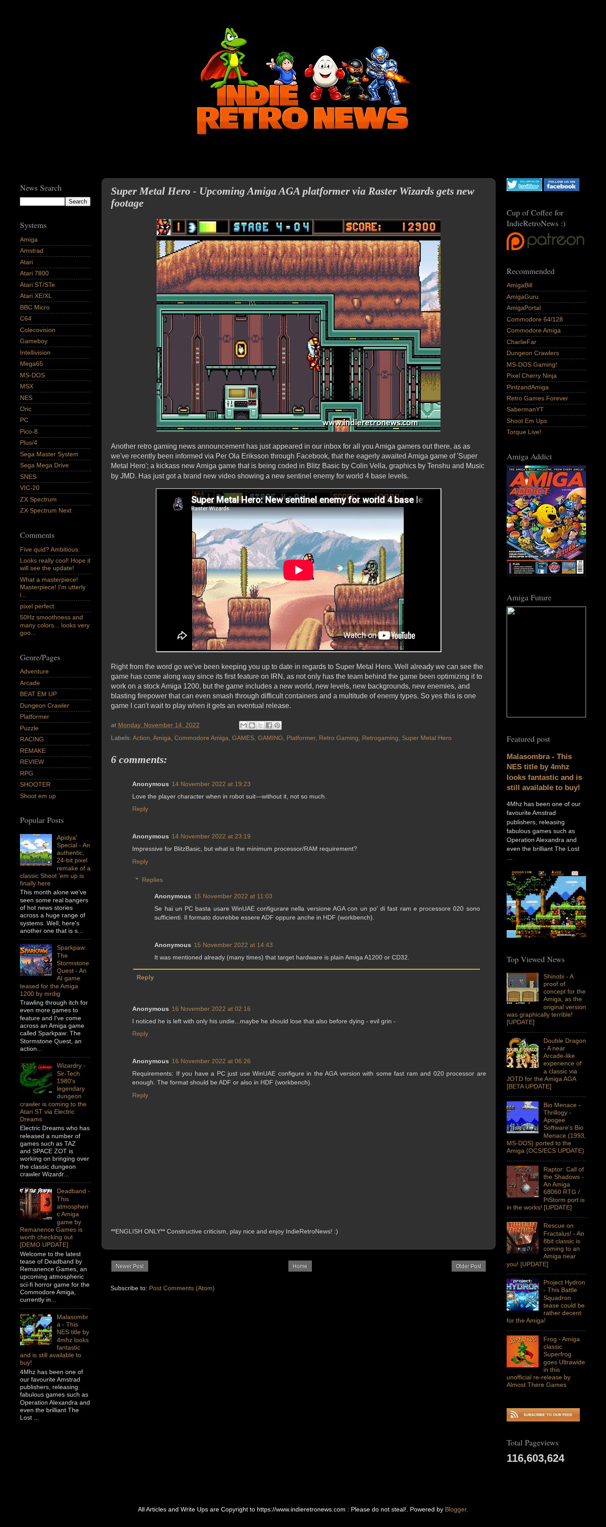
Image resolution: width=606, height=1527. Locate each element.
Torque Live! (524, 431)
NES (26, 397)
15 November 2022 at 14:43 (233, 944)
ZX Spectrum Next (45, 510)
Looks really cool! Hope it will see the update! (55, 564)
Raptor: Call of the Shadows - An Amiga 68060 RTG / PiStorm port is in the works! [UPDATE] (546, 1188)
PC (24, 419)
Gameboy (33, 341)
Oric (25, 408)
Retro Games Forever (537, 398)
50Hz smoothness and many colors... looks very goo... (55, 625)
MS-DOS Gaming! (532, 364)
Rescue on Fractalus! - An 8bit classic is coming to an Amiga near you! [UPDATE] (545, 1244)
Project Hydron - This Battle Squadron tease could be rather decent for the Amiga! (546, 1301)
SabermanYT (525, 409)
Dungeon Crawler (44, 705)
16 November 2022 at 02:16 (211, 1008)
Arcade (30, 682)
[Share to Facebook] (268, 725)
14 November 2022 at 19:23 (211, 783)
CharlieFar (521, 341)
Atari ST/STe (37, 284)
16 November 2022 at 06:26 (211, 1061)
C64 (25, 318)
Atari (26, 262)
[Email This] (243, 725)
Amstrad (31, 250)
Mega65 (31, 363)
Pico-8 (29, 431)
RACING (32, 739)
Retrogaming (380, 737)
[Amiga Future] (546, 574)
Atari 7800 (34, 273)
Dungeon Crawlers (533, 352)
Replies (152, 879)
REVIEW (32, 761)
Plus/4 (28, 442)
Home (300, 1266)
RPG (26, 773)
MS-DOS (32, 375)
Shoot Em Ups (527, 420)
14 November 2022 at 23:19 (211, 836)
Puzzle (29, 728)
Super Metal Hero (427, 737)
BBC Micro (35, 307)
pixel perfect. (38, 606)
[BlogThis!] (252, 725)
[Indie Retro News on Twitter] (524, 188)
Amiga (162, 737)
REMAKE (33, 750)
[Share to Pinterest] (277, 725)
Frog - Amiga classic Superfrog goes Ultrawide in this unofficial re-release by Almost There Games (546, 1362)
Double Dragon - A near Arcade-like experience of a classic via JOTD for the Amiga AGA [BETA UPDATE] (546, 1063)
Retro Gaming (338, 737)
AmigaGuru (523, 296)
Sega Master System (49, 454)
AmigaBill (519, 285)
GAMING (270, 737)
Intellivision (35, 352)
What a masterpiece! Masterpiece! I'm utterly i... (53, 587)
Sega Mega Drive (44, 465)
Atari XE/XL (36, 295)
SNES (28, 476)
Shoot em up (38, 795)
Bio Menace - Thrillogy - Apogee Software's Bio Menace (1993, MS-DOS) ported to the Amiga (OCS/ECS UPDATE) (546, 1128)
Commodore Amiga (201, 737)
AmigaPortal (524, 307)
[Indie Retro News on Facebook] (561, 188)
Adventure (34, 671)
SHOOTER (35, 784)
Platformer (301, 737)
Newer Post (130, 1266)
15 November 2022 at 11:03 (233, 896)
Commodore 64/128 (535, 319)
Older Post (468, 1266)
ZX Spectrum (38, 499)
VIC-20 (29, 487)
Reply (140, 808)
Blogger (455, 1509)
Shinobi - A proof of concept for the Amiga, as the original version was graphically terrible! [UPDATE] (546, 999)
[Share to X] (260, 725)
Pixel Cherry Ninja (532, 375)
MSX (26, 386)
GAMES (243, 737)
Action (141, 737)
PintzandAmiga (528, 387)
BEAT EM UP (38, 693)
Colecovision (37, 329)
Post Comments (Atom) (182, 1288)
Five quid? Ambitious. (50, 549)
